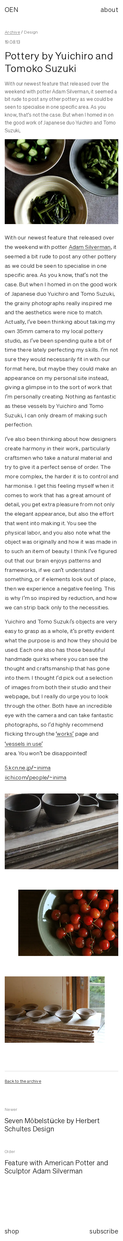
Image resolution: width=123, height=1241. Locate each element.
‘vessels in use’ (24, 743)
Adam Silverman (90, 246)
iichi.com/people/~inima (36, 777)
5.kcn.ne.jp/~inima (28, 767)
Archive (12, 32)
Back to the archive (23, 1081)
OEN (11, 9)
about (109, 9)
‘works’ (64, 733)
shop (12, 1231)
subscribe (104, 1231)
